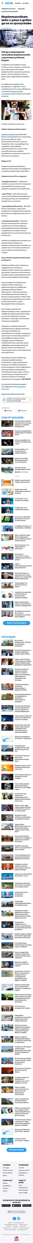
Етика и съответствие (10, 1229)
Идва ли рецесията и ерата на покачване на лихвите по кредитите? (23, 603)
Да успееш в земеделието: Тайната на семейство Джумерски (23, 643)
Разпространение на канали (11, 1224)
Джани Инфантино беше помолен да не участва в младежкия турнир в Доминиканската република (23, 998)
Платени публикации (22, 1229)
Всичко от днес (8, 1170)
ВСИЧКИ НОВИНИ (16, 1150)
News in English (23, 1192)
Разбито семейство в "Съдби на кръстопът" (22, 481)
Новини (18, 3)
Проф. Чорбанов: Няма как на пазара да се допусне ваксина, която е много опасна (23, 537)
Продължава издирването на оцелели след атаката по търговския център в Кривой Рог (23, 925)
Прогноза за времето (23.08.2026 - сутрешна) (23, 737)
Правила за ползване (24, 1227)
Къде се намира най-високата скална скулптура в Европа (22, 1100)
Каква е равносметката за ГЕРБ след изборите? (23, 565)
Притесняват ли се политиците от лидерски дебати (21, 451)
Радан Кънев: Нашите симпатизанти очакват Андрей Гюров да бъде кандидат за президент (23, 662)
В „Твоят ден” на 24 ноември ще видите (22, 499)
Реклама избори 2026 (19, 1222)
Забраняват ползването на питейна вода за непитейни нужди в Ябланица (23, 1018)
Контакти (15, 1226)
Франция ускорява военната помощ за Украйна (22, 963)
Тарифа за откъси (23, 1224)
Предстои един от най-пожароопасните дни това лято (23, 767)
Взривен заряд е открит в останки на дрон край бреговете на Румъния (23, 935)
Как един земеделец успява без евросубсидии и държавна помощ (22, 687)
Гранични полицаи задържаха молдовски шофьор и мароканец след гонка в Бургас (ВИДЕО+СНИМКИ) (22, 1028)
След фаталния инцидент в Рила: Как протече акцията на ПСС (22, 748)
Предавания (7, 1185)
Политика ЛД (15, 1227)
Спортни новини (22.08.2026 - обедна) (22, 1139)
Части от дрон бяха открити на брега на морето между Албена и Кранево (23, 954)
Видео (5, 1175)
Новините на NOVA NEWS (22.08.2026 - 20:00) (23, 875)
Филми (5, 1191)
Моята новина (7, 1173)
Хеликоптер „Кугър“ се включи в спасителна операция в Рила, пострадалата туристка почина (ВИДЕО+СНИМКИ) (22, 975)
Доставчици (9, 1226)
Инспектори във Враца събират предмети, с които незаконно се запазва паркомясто (22, 708)
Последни (6, 1167)
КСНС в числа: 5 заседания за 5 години (22, 1007)
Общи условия (23, 1226)
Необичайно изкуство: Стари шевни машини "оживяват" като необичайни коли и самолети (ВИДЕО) (22, 728)
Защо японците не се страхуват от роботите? (22, 546)
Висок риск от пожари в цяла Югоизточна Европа (23, 1070)
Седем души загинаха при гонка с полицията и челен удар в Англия (23, 885)
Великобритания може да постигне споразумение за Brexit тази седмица (23, 613)
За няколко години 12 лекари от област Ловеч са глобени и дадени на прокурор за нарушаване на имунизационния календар (23, 674)
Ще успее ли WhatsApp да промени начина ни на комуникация (22, 518)
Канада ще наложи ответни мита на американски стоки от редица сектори (23, 866)
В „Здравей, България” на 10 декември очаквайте (23, 527)
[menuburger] (2, 3)
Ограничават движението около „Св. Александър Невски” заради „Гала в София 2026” (23, 828)
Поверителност (6, 1227)
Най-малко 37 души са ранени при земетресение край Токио (22, 758)
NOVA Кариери (23, 1190)
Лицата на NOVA (24, 1170)
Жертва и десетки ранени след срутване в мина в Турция (23, 847)
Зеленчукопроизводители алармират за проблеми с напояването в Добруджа (23, 698)
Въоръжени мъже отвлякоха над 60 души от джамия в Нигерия (23, 817)
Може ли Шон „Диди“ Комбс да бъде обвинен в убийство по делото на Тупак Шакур (23, 808)
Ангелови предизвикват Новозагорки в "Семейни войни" (23, 432)
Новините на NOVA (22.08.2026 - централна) (21, 894)
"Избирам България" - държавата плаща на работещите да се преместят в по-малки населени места (23, 914)
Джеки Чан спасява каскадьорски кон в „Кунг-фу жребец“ (21, 460)
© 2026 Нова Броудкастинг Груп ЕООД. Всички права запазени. (16, 1234)
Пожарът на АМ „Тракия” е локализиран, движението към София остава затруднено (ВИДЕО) (23, 1050)
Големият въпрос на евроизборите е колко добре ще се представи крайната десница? (23, 575)
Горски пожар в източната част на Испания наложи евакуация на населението (21, 1090)
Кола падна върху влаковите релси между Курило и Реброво (23, 944)
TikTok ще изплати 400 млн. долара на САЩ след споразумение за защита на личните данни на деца (22, 1111)
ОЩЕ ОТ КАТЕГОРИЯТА (16, 623)
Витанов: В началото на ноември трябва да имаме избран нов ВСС (23, 652)
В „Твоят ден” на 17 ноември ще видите (22, 508)
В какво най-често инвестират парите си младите (23, 491)
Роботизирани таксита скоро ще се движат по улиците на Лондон (23, 717)
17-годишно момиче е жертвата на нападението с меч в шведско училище (22, 1080)
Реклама (10, 1222)
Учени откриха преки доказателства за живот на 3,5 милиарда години (23, 786)
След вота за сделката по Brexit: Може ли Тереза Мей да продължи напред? (23, 594)
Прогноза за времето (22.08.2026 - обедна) (22, 1130)
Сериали (6, 1188)
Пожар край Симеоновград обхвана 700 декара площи (23, 903)
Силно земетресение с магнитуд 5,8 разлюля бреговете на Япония (23, 856)
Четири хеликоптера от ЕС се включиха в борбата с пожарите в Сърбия (23, 987)
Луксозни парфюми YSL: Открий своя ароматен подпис (23, 441)
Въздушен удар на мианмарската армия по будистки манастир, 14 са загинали (23, 1039)
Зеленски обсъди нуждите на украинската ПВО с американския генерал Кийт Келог (22, 797)
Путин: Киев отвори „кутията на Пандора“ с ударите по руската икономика (23, 838)
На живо (25, 3)
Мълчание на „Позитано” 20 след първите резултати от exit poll (23, 556)
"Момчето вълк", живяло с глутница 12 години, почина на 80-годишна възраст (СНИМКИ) (23, 1122)
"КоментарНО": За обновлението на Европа (21, 584)
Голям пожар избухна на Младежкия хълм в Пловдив (23, 776)
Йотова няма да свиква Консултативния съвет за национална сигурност (23, 1061)
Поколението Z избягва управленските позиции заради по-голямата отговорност (23, 423)
